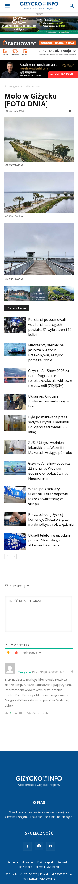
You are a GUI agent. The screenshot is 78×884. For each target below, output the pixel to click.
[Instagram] (39, 846)
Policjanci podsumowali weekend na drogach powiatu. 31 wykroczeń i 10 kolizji (50, 327)
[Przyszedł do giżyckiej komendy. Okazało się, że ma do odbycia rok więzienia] (15, 519)
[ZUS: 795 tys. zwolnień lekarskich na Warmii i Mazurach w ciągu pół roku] (15, 447)
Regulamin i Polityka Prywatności (39, 867)
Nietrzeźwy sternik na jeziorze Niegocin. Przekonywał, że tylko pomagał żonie (46, 352)
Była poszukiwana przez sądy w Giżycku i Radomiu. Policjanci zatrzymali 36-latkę (49, 424)
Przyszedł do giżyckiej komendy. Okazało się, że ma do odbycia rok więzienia (51, 519)
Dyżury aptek (45, 862)
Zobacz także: (16, 308)
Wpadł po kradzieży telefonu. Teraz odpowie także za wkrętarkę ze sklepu (48, 496)
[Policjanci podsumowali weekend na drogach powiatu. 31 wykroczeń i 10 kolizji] (15, 325)
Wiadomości (33, 86)
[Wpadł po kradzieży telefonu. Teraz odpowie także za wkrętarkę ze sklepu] (15, 494)
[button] (7, 6)
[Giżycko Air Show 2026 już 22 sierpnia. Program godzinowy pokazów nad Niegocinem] (15, 468)
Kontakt (62, 862)
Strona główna (13, 86)
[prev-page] (7, 556)
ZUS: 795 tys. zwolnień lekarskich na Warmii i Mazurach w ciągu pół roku (50, 447)
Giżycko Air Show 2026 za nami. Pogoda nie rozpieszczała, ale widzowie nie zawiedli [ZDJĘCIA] (50, 378)
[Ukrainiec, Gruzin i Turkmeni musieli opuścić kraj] (15, 402)
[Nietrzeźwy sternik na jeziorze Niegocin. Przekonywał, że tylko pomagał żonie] (15, 349)
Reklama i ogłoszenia (20, 862)
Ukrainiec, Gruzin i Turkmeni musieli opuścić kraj (49, 401)
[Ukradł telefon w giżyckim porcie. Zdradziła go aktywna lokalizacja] (15, 541)
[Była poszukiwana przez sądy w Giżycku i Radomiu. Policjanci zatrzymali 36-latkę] (15, 423)
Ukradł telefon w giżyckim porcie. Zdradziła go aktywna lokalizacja (49, 540)
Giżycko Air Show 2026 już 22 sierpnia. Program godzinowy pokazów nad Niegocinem (49, 471)
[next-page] (14, 556)
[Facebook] (27, 846)
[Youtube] (50, 846)
